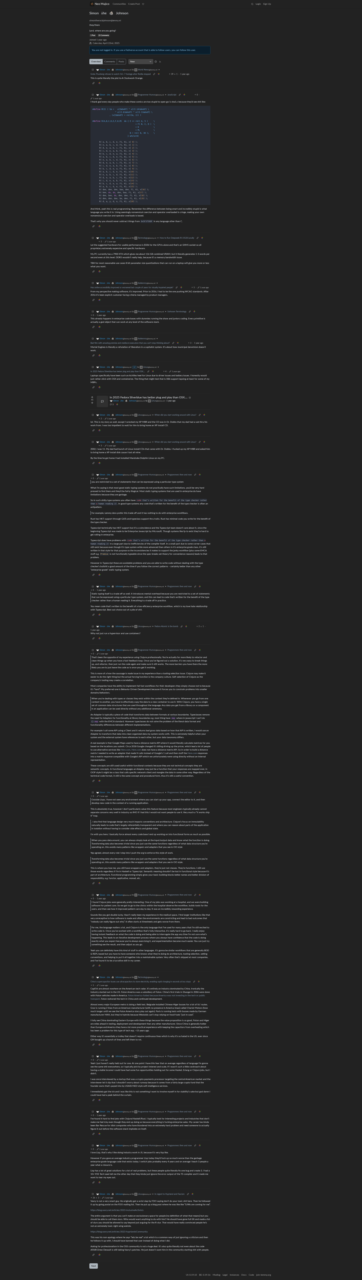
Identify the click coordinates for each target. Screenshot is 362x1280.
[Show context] (154, 74)
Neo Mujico (102, 4)
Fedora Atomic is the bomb (166, 626)
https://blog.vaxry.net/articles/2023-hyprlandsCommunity (119, 1232)
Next (93, 1266)
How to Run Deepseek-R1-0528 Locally (177, 238)
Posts (121, 61)
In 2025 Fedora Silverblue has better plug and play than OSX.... (117, 372)
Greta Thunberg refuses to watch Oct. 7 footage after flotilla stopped (120, 74)
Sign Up (267, 4)
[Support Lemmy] (143, 4)
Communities (119, 4)
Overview (96, 61)
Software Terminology (176, 312)
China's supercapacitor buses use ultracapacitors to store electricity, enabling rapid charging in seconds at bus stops (140, 982)
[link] (158, 74)
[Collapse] (92, 70)
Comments (109, 61)
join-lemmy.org (263, 1275)
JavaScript (171, 95)
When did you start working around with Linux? (175, 415)
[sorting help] (156, 61)
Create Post (134, 4)
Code (251, 1275)
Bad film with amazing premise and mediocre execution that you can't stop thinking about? (130, 343)
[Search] (252, 4)
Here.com (125, 750)
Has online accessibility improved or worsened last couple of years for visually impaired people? (131, 288)
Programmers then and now (179, 475)
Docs (243, 1275)
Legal (225, 1275)
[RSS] (160, 61)
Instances (234, 1275)
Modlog (216, 1275)
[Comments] (102, 401)
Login (258, 4)
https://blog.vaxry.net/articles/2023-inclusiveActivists (117, 1210)
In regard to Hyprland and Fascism (170, 1194)
